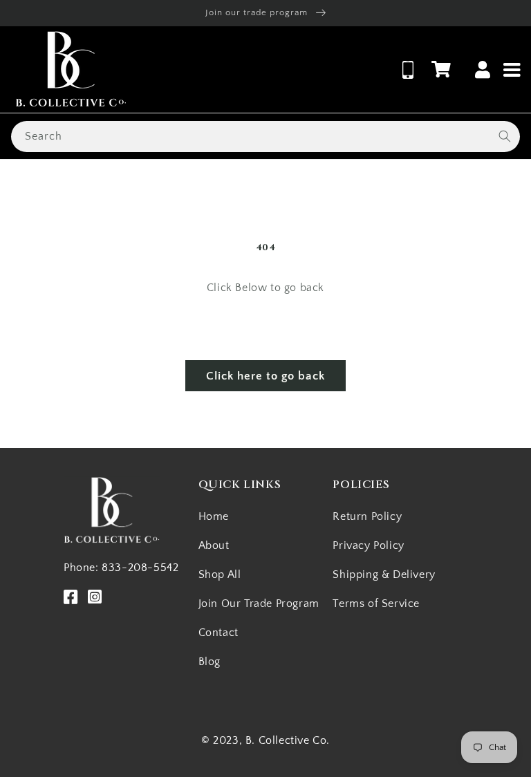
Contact (218, 632)
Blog (209, 661)
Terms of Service (376, 603)
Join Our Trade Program (258, 603)
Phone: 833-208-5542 (121, 567)
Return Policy (367, 516)
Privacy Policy (368, 545)
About (214, 545)
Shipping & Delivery (384, 574)
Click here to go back (265, 376)
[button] (441, 69)
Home (213, 516)
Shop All (219, 574)
